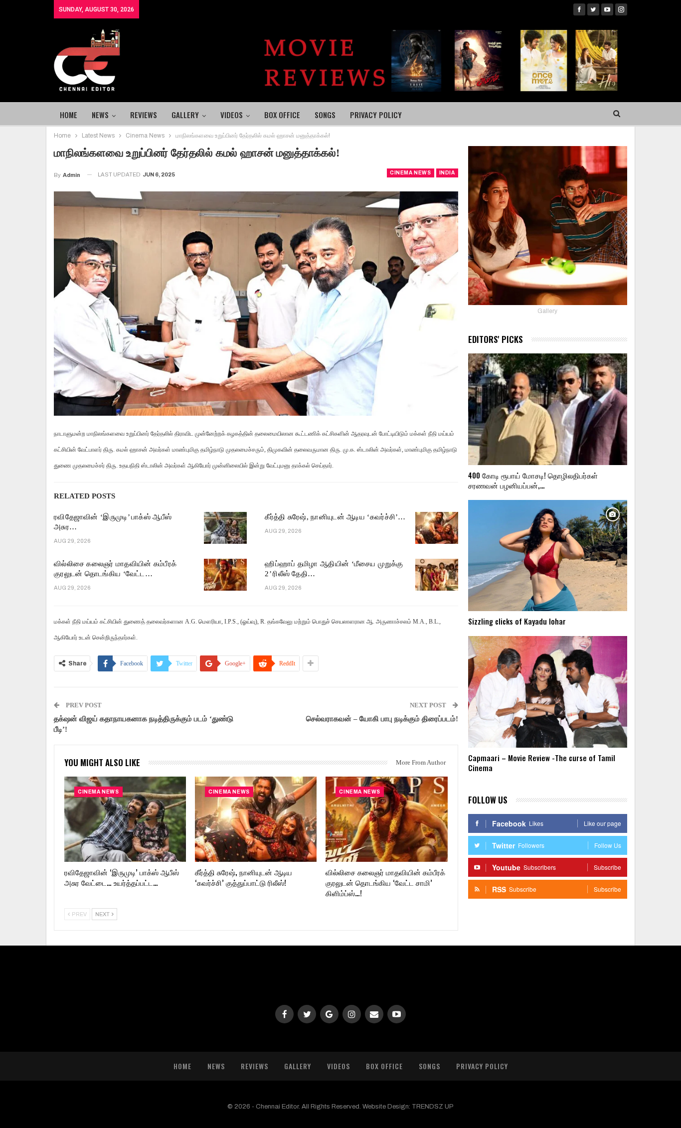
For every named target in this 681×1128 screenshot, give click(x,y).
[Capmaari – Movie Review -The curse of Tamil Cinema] (547, 692)
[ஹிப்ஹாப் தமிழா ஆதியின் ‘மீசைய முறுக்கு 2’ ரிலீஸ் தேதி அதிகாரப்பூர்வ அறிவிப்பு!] (436, 575)
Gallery (185, 114)
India (447, 172)
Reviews (143, 114)
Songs (325, 114)
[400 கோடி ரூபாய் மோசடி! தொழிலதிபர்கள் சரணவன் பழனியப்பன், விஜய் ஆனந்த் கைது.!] (547, 409)
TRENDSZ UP (433, 1106)
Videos (231, 114)
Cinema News (410, 172)
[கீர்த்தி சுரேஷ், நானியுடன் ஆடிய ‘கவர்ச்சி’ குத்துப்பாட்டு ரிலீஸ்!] (436, 528)
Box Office (282, 114)
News (100, 114)
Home (68, 114)
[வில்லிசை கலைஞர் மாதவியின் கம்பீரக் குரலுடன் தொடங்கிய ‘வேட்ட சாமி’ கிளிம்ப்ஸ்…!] (225, 575)
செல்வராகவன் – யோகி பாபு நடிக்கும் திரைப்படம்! (382, 719)
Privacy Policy (376, 114)
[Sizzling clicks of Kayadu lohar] (547, 556)
